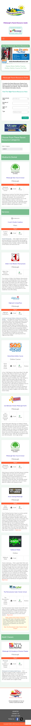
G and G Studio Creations (15, 222)
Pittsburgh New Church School (15, 177)
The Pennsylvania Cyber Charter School (15, 592)
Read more (18, 530)
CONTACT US (15, 713)
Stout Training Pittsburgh (15, 496)
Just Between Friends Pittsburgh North (15, 405)
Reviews (26, 366)
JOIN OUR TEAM (15, 716)
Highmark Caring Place (15, 303)
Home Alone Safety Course (15, 356)
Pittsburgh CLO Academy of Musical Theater (15, 651)
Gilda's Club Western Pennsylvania (15, 263)
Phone (20, 189)
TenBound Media (15, 549)
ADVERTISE (15, 711)
